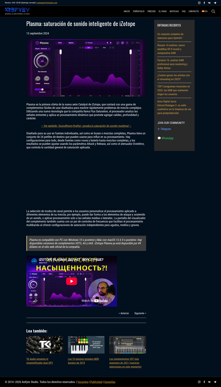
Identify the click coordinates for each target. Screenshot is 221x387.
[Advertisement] (86, 179)
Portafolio (138, 11)
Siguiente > (140, 313)
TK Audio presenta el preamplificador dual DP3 (39, 360)
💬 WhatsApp (165, 138)
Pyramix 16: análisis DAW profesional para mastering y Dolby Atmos (172, 64)
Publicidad (96, 382)
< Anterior (124, 313)
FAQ (183, 11)
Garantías (109, 382)
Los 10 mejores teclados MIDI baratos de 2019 (83, 360)
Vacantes (82, 382)
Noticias (174, 11)
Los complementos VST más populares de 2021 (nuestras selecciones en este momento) (125, 362)
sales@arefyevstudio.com (47, 3)
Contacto (194, 11)
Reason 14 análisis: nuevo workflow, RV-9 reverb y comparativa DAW (171, 49)
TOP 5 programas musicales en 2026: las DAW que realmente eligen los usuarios (173, 90)
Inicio (127, 11)
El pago (162, 11)
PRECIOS (151, 11)
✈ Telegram (164, 129)
